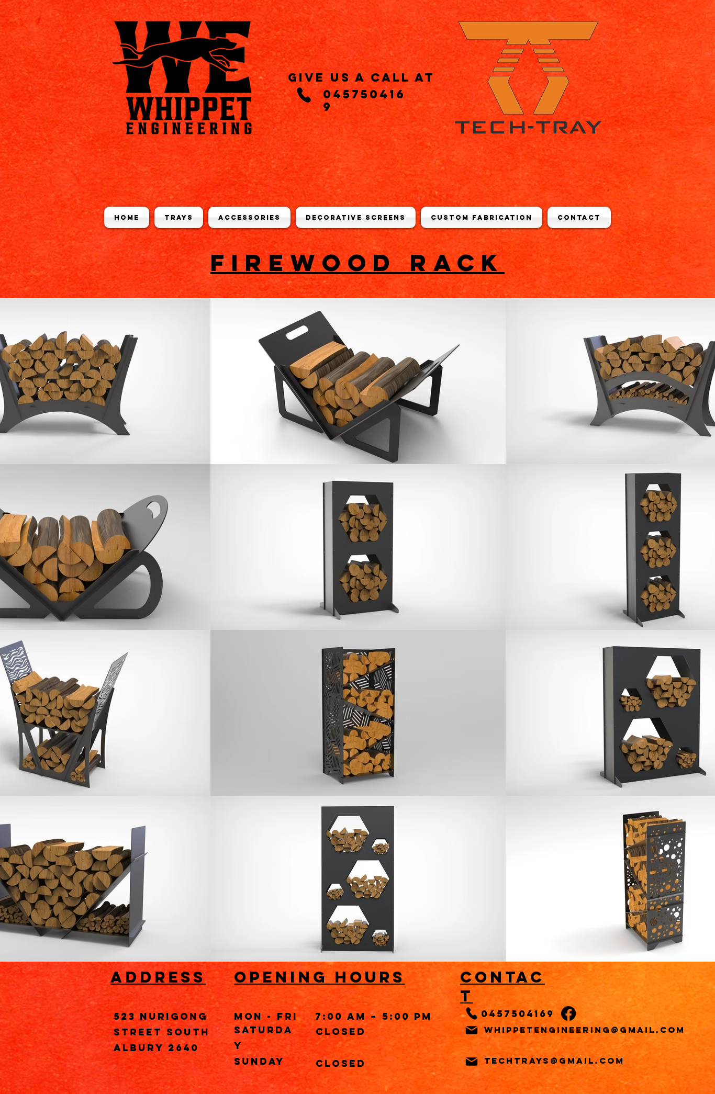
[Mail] (471, 1030)
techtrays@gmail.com (554, 1060)
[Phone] (304, 95)
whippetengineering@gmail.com (584, 1029)
